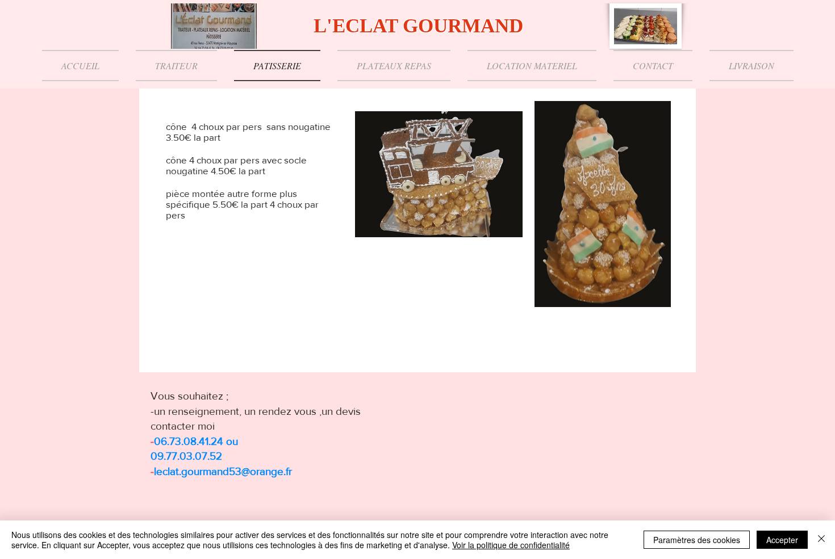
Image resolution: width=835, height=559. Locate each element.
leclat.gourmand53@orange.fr (223, 471)
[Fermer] (821, 539)
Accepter (782, 539)
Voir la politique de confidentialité (511, 544)
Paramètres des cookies (696, 539)
